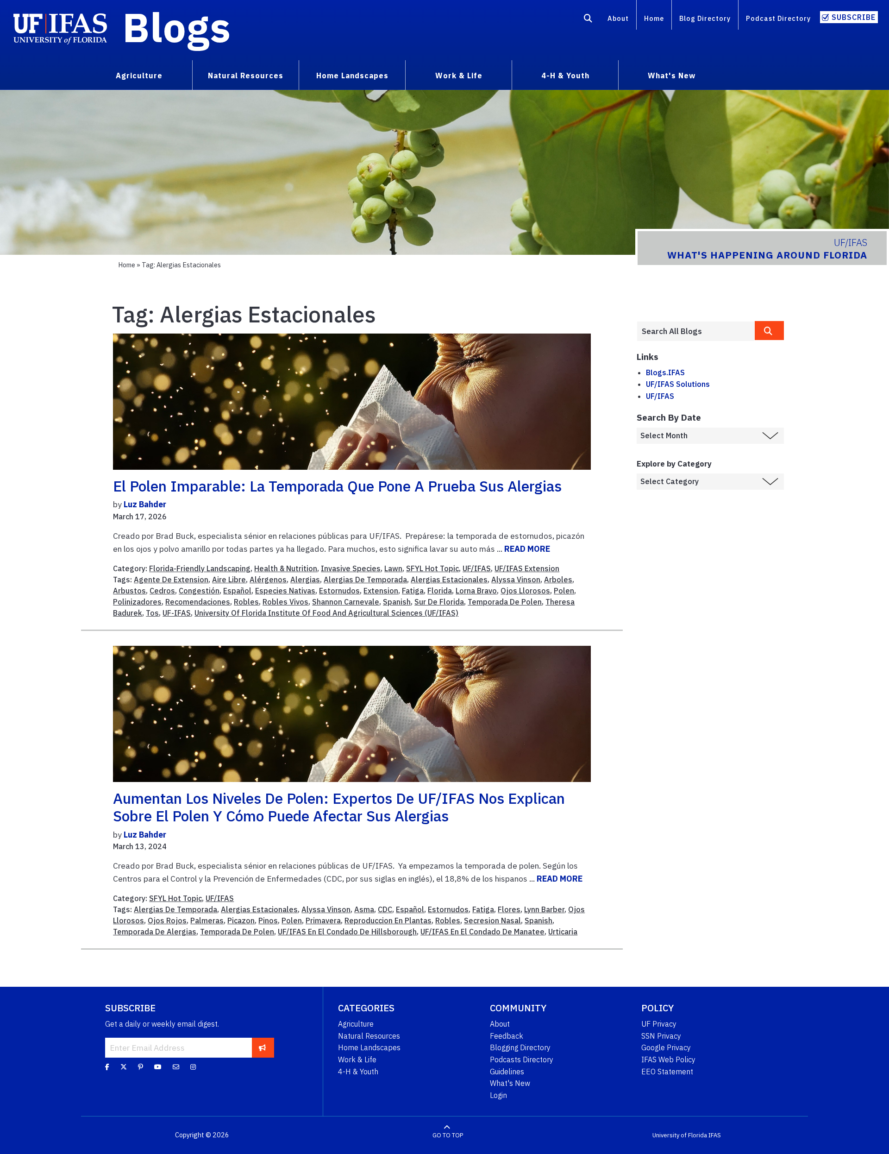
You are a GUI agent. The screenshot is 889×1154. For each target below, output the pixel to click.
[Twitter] (123, 1067)
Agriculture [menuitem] (139, 75)
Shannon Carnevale (345, 601)
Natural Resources (369, 1035)
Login (498, 1095)
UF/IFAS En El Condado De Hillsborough (347, 931)
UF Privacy (658, 1023)
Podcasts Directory (521, 1059)
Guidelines (507, 1071)
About (618, 18)
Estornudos (339, 590)
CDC (385, 909)
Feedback (506, 1035)
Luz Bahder (145, 504)
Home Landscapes (369, 1047)
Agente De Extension (171, 579)
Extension (380, 590)
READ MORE (527, 548)
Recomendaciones (197, 601)
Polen (564, 590)
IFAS (714, 1135)
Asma (364, 909)
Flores (509, 909)
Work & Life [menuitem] (458, 75)
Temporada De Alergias (154, 931)
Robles (246, 601)
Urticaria (562, 931)
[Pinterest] (140, 1067)
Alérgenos (268, 579)
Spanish (397, 601)
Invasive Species (351, 568)
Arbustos (129, 590)
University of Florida (679, 1135)
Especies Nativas (285, 590)
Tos (152, 613)
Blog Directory (705, 18)
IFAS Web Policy (668, 1059)
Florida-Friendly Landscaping (199, 568)
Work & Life (357, 1059)
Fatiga (413, 590)
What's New (510, 1083)
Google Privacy (666, 1047)
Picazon (241, 920)
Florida (439, 590)
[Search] (588, 20)
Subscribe (854, 17)
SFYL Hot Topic (432, 568)
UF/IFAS (477, 568)
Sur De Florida (439, 601)
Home (654, 18)
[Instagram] (193, 1067)
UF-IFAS (177, 613)
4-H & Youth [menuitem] (565, 75)
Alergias (305, 579)
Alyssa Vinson (515, 579)
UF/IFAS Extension (527, 568)
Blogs (176, 26)
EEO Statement (667, 1071)
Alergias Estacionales (449, 579)
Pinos (268, 920)
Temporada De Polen (505, 601)
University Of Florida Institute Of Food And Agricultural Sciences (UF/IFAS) (326, 613)
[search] (769, 330)
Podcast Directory (778, 18)
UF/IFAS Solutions (678, 384)
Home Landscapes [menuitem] (352, 75)
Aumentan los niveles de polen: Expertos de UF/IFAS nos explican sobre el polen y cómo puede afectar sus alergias (339, 807)
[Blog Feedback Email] (176, 1067)
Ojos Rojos (167, 920)
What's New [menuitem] (671, 75)
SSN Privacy (661, 1035)
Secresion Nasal (492, 920)
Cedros (162, 590)
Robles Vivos (285, 601)
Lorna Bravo (476, 590)
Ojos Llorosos (525, 590)
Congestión (199, 590)
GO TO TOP (447, 1135)
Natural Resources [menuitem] (245, 75)
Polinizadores (137, 601)
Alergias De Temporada (365, 579)
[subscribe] (262, 1047)
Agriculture (356, 1023)
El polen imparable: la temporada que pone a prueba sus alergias (337, 486)
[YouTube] (158, 1067)
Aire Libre (229, 579)
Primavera (323, 920)
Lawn (393, 568)
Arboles (558, 579)
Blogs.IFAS (665, 372)
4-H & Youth (358, 1071)
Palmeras (207, 920)
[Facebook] (107, 1067)
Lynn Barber (544, 909)
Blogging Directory (520, 1047)
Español (237, 590)
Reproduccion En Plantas (388, 920)
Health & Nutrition (285, 568)
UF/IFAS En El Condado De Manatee (482, 931)
